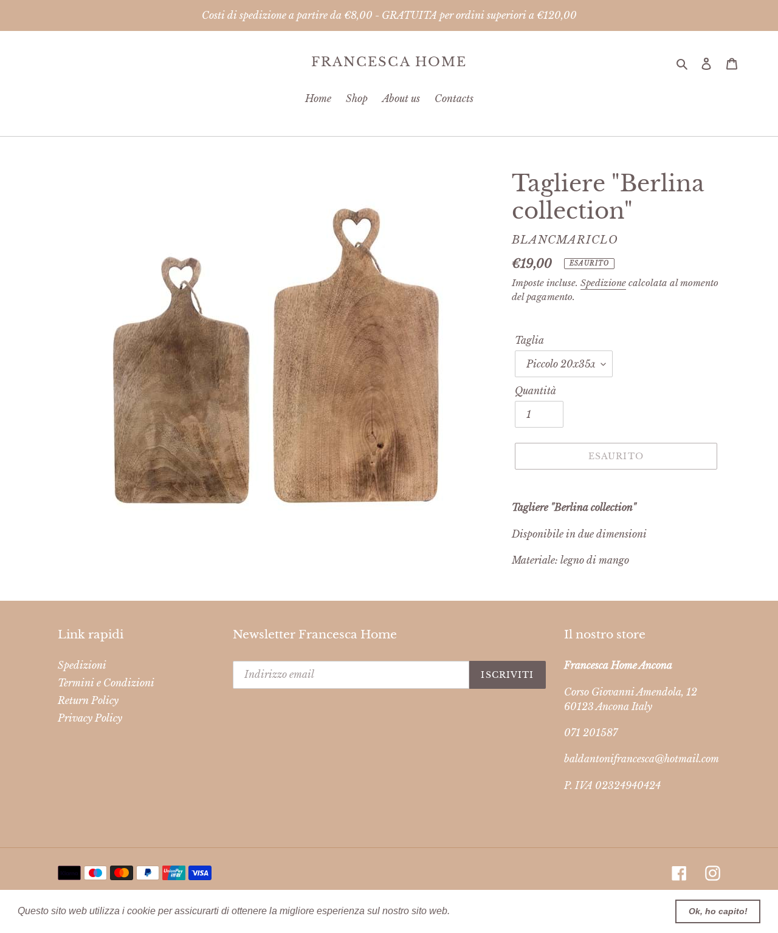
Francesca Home (389, 62)
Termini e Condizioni (106, 683)
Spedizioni (82, 665)
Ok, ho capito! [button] (718, 911)
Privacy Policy (90, 718)
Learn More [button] (478, 911)
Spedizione (603, 283)
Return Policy (88, 700)
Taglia (529, 340)
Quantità (535, 390)
